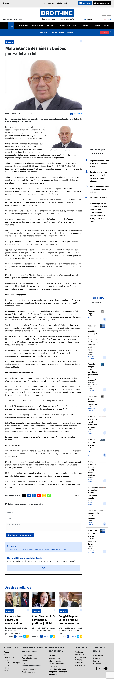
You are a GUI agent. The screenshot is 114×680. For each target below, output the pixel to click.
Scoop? (104, 32)
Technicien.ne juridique (57, 669)
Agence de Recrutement (80, 663)
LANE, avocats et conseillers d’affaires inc (92, 454)
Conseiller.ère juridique (57, 663)
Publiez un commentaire (19, 535)
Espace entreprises (103, 3)
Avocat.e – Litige (92, 312)
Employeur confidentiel (91, 357)
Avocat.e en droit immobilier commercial (92, 400)
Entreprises (44, 32)
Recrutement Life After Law (92, 319)
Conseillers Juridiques (68, 25)
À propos (48, 3)
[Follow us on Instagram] (105, 19)
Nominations (37, 25)
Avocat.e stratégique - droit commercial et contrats (92, 422)
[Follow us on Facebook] (108, 19)
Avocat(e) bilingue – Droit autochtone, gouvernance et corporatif (93, 372)
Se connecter (86, 3)
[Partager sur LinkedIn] (34, 495)
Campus (85, 25)
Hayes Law (91, 390)
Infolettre (89, 19)
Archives (107, 25)
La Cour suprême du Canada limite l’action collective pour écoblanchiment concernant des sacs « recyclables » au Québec (98, 212)
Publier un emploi (28, 672)
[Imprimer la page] (44, 495)
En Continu (23, 25)
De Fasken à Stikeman (98, 197)
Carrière (96, 25)
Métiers (70, 32)
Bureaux (50, 25)
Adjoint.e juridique (55, 661)
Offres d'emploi (58, 32)
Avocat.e (52, 655)
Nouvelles (9, 42)
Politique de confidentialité (80, 656)
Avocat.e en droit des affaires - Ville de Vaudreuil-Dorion (92, 537)
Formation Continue (29, 658)
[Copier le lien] (49, 495)
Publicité (66, 3)
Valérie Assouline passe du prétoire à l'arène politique (99, 189)
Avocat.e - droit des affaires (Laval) (92, 443)
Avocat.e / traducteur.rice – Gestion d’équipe (93, 514)
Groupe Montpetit (90, 432)
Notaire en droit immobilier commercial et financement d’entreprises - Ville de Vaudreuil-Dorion (93, 337)
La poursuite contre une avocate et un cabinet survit (99, 163)
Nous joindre (57, 3)
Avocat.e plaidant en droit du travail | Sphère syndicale (92, 468)
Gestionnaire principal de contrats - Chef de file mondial (93, 492)
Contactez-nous (81, 652)
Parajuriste (53, 666)
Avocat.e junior (54, 658)
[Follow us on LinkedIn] (110, 19)
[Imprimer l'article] (27, 636)
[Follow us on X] (102, 19)
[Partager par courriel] (39, 495)
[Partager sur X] (24, 495)
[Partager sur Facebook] (29, 495)
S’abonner (97, 663)
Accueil (7, 652)
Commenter (19, 636)
